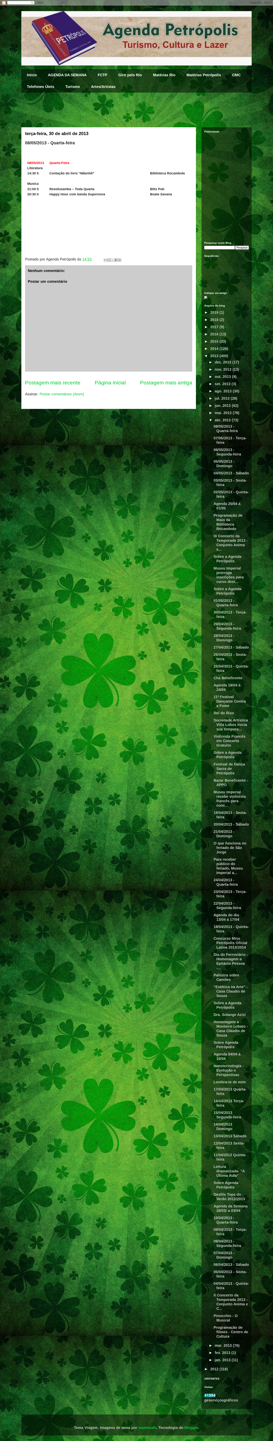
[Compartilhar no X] (112, 260)
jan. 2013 (223, 1360)
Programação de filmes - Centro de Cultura (231, 1331)
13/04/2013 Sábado (230, 1136)
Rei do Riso (224, 713)
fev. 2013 (223, 1353)
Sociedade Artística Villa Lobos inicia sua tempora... (231, 724)
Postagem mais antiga (166, 383)
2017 (215, 327)
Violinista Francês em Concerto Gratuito (230, 740)
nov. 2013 (224, 369)
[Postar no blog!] (109, 260)
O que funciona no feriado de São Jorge (230, 847)
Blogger (191, 1428)
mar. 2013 (224, 1345)
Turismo (72, 87)
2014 (215, 349)
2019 (215, 312)
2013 (215, 356)
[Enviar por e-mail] (105, 260)
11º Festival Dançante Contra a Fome (230, 701)
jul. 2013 (223, 398)
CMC (236, 75)
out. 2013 (223, 377)
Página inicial (110, 383)
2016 (215, 334)
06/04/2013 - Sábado (231, 1265)
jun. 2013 (223, 406)
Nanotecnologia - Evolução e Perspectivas (229, 1070)
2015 (215, 341)
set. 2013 (223, 384)
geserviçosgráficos (221, 1400)
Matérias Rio (164, 75)
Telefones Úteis (40, 87)
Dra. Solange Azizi (230, 1015)
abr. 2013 (223, 420)
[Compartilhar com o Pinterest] (119, 260)
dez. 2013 (223, 362)
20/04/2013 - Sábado (231, 824)
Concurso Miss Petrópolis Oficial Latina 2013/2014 (230, 942)
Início (32, 75)
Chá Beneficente (228, 678)
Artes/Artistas (103, 87)
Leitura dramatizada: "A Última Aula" (229, 1171)
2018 (215, 320)
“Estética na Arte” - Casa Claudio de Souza (231, 991)
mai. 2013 (224, 413)
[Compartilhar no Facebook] (116, 260)
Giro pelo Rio (130, 75)
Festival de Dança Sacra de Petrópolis (229, 768)
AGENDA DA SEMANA (67, 75)
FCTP (102, 75)
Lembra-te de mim (230, 1082)
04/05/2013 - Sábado (231, 473)
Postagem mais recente (52, 383)
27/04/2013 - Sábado (231, 647)
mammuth (147, 1428)
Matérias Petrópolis (203, 75)
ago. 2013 (224, 391)
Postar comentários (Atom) (62, 394)
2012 (215, 1369)
